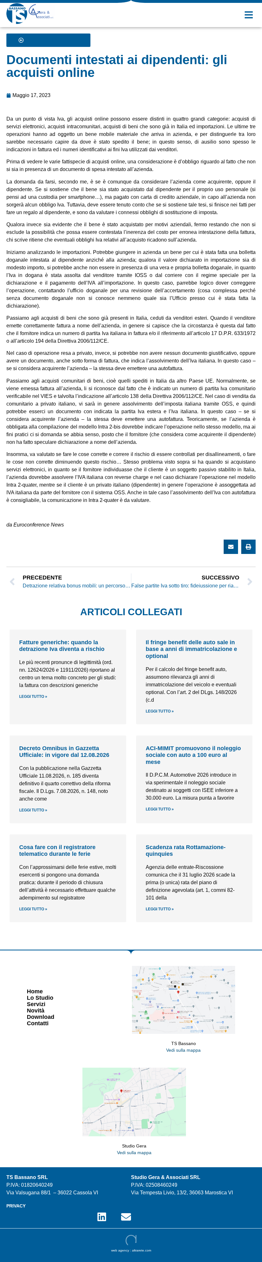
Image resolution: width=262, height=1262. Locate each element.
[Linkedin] (102, 1217)
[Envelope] (126, 1217)
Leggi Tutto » (33, 696)
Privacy (16, 1205)
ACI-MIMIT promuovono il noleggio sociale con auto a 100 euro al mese (193, 755)
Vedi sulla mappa (183, 1050)
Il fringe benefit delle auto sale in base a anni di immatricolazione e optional (191, 649)
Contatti (38, 1023)
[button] (249, 15)
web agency (120, 1250)
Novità (35, 1010)
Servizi (36, 1004)
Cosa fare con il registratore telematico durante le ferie (57, 850)
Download (40, 1017)
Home (35, 991)
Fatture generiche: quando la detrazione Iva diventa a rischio (61, 646)
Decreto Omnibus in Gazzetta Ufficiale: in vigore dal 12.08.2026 (64, 751)
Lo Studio (40, 998)
